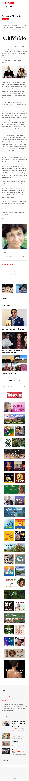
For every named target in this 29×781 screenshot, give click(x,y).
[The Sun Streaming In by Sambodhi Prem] (14, 470)
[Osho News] (10, 4)
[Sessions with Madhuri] (14, 411)
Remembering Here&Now (18, 751)
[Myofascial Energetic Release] (20, 563)
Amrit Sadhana (12, 271)
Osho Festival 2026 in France (9, 373)
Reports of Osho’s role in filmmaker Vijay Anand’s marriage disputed (12, 351)
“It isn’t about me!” (17, 734)
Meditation (11, 273)
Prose (13, 743)
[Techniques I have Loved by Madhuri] (14, 505)
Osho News (22, 256)
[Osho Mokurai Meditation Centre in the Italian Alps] (20, 575)
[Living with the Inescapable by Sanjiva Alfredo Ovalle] (20, 435)
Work (18, 273)
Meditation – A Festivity (6, 297)
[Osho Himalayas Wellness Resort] (14, 423)
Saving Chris (15, 749)
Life (20, 271)
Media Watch (5, 19)
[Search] (24, 4)
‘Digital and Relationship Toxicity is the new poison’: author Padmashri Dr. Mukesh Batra (13, 328)
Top (15, 778)
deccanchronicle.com (7, 264)
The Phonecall (23, 297)
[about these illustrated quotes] (14, 677)
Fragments (15, 741)
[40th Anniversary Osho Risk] (14, 622)
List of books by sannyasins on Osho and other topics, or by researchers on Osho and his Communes (13, 698)
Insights (14, 736)
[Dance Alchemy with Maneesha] (14, 494)
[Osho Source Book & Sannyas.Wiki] (20, 482)
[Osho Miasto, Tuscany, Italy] (14, 447)
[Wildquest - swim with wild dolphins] (9, 528)
